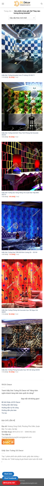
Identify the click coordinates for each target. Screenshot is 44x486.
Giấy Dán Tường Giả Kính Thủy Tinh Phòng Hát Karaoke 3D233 (20, 134)
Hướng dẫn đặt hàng (9, 405)
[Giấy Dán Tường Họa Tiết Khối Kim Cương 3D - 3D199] (22, 225)
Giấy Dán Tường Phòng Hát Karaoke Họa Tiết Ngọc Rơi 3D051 (20, 311)
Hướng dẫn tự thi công (10, 408)
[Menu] (3, 3)
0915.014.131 (9, 483)
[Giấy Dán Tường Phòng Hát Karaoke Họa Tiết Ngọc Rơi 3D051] (22, 283)
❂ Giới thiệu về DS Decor (11, 402)
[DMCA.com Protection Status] (8, 441)
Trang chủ (7, 11)
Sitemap (22, 481)
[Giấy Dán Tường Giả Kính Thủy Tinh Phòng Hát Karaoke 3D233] (22, 106)
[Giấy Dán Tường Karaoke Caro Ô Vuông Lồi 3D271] (22, 48)
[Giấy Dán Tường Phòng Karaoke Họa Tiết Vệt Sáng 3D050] (22, 343)
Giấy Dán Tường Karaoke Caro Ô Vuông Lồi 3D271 (18, 75)
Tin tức (4, 413)
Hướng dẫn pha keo (9, 410)
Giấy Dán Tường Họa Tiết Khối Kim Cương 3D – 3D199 (19, 252)
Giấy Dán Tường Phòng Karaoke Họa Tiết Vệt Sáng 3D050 (21, 370)
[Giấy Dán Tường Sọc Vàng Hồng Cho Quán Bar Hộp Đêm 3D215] (22, 166)
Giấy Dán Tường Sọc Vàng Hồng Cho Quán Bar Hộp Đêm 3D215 (20, 193)
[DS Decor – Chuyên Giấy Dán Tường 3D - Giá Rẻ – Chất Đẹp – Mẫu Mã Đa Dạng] (22, 3)
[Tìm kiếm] (41, 4)
